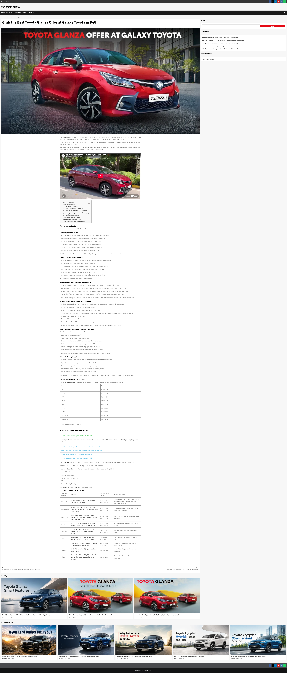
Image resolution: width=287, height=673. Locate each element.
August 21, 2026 (182, 658)
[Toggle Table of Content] (88, 202)
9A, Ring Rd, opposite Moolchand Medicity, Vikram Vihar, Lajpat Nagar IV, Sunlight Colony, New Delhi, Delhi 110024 (84, 517)
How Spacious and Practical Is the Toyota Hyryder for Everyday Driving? (220, 43)
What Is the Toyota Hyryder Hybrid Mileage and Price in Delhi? (218, 46)
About (24, 13)
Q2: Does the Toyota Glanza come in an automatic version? (81, 447)
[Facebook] (270, 1)
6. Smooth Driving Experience (72, 215)
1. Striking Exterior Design (71, 206)
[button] (285, 12)
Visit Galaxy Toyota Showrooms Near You (76, 221)
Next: (183, 569)
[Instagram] (281, 1)
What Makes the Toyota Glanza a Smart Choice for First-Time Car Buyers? (93, 615)
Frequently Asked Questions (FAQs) (71, 219)
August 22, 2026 (125, 658)
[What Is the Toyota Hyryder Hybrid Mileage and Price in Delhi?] (201, 640)
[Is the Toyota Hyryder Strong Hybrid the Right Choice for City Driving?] (258, 640)
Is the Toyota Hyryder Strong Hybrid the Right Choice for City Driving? (220, 49)
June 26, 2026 (143, 617)
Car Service (17, 13)
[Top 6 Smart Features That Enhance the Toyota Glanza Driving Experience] (34, 595)
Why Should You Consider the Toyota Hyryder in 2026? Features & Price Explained (223, 40)
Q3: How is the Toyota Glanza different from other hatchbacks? (82, 450)
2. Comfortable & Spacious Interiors (74, 208)
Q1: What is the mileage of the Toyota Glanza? (77, 436)
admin (5, 26)
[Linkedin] (275, 1)
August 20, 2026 (239, 658)
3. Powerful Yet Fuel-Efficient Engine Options (76, 210)
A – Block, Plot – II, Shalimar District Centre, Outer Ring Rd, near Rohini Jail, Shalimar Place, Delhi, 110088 (84, 509)
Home (3, 13)
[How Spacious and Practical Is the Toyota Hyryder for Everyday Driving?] (143, 640)
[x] (273, 1)
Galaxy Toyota (67, 487)
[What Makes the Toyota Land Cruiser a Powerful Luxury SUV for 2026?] (29, 640)
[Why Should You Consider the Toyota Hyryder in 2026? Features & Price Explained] (86, 640)
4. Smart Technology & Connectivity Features (76, 212)
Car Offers (9, 13)
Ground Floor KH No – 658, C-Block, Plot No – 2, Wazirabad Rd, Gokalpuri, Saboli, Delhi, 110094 (84, 557)
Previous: (21, 569)
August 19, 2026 (11, 617)
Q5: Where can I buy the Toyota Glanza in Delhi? (77, 458)
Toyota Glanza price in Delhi (70, 382)
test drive (79, 487)
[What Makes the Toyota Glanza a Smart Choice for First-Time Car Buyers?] (100, 595)
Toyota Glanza (67, 137)
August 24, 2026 (68, 658)
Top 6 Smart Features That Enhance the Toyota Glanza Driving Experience (26, 615)
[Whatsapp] (284, 1)
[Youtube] (278, 1)
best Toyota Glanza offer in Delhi (87, 147)
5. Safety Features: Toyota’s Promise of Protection (77, 214)
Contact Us (31, 13)
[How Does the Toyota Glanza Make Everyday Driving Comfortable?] (167, 595)
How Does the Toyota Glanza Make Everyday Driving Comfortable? (157, 615)
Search (203, 21)
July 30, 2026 (76, 617)
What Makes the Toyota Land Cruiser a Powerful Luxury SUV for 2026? (220, 37)
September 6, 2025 (11, 26)
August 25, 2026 (11, 658)
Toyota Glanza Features (68, 204)
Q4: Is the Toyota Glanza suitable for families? (77, 454)
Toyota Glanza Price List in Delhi (71, 217)
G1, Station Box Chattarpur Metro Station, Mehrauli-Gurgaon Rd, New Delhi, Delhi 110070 (83, 531)
